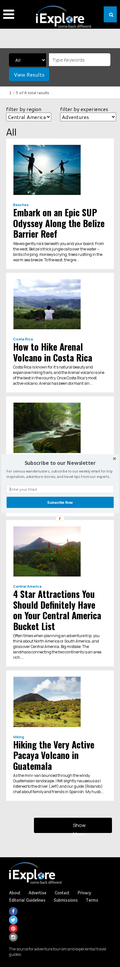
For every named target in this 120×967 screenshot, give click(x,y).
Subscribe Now (60, 502)
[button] (60, 462)
